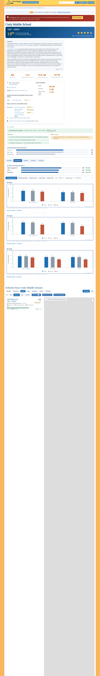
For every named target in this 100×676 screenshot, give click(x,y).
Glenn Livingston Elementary (18, 109)
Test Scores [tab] (18, 160)
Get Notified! (78, 17)
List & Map (86, 291)
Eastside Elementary (19, 107)
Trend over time (33, 178)
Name (11, 295)
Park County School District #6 (21, 45)
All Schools (48, 291)
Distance (17, 295)
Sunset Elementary (19, 112)
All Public (9, 291)
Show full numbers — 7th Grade (14, 243)
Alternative (34, 291)
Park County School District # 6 (19, 90)
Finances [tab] (41, 160)
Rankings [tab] (9, 160)
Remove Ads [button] (91, 2)
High (28, 291)
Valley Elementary (19, 114)
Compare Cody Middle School (17, 121)
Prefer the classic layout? (63, 12)
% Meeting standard (11, 178)
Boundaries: (47, 294)
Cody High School (16, 100)
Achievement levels (22, 178)
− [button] (92, 301)
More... (16, 116)
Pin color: (59, 294)
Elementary (16, 291)
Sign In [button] (84, 2)
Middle (23, 291)
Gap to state (42, 178)
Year (56, 178)
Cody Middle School (12, 49)
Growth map (50, 178)
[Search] (76, 2)
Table (92, 291)
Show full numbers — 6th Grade (14, 210)
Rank (22, 295)
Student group (69, 178)
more (39, 94)
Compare (37, 309)
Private (41, 291)
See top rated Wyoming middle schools (20, 118)
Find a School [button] (26, 2)
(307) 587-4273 (12, 87)
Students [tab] (33, 160)
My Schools (35, 294)
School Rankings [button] (34, 2)
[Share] (79, 2)
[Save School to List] (40, 309)
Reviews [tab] (26, 160)
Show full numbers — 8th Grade (14, 277)
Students (27, 295)
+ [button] (92, 299)
